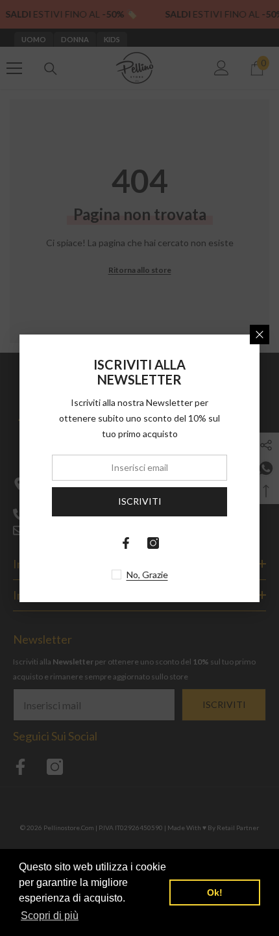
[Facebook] (126, 543)
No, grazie (147, 574)
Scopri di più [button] (50, 915)
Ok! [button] (215, 892)
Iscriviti (140, 501)
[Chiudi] (259, 334)
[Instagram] (153, 543)
